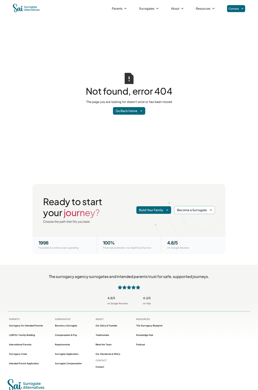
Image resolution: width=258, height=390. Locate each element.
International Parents (20, 344)
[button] (119, 8)
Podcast (140, 344)
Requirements (62, 344)
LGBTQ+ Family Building (22, 335)
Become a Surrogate (66, 325)
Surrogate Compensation (68, 363)
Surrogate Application (66, 354)
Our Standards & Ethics (108, 354)
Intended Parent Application (24, 363)
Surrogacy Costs (18, 354)
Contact (100, 366)
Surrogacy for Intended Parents (26, 325)
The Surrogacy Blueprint (149, 325)
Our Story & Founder (106, 325)
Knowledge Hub (144, 335)
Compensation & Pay (66, 335)
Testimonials (102, 335)
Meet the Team (104, 344)
